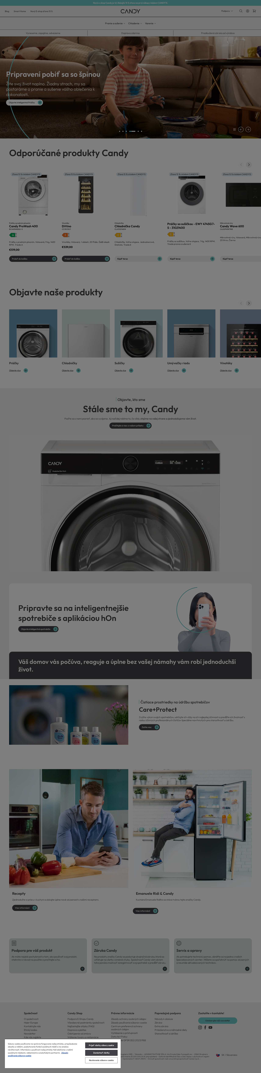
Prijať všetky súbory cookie (101, 1045)
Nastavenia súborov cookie (101, 1060)
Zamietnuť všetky (101, 1053)
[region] (63, 1053)
